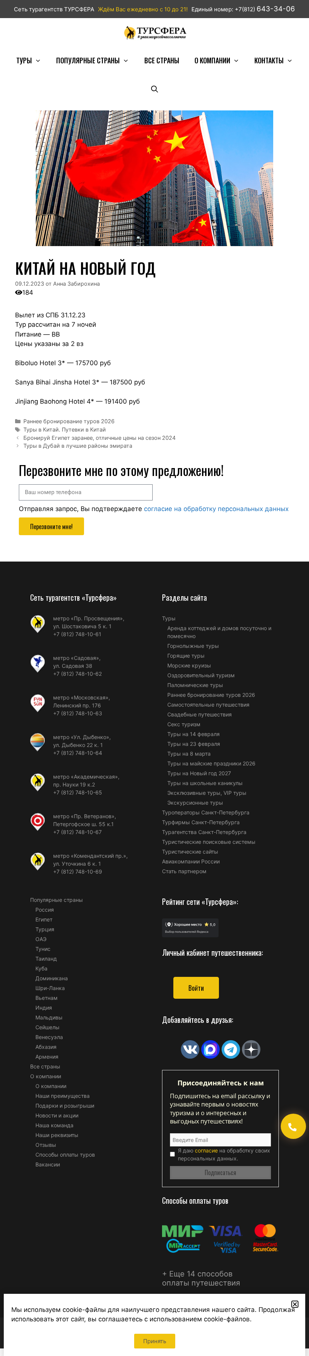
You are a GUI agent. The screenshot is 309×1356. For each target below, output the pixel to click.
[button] (295, 1304)
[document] (154, 678)
